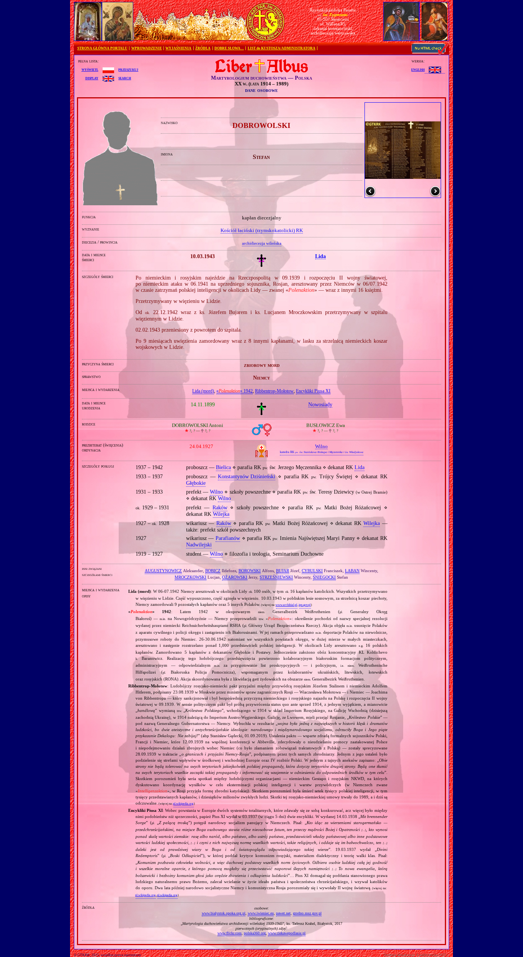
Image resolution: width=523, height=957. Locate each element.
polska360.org (255, 933)
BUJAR (282, 570)
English (418, 69)
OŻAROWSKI (234, 577)
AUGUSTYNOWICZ (163, 570)
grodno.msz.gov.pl (307, 913)
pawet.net (283, 913)
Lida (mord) (203, 391)
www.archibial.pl (286, 605)
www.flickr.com (229, 933)
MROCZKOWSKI (190, 577)
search (124, 77)
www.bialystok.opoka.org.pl (223, 913)
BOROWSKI (250, 570)
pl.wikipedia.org (183, 803)
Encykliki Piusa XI (313, 391)
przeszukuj (128, 69)
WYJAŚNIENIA (178, 48)
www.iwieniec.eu (261, 913)
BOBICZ (213, 570)
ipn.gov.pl (305, 605)
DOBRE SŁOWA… (229, 48)
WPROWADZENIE (146, 48)
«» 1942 (234, 391)
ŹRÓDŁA (203, 48)
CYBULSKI (312, 570)
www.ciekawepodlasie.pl (287, 933)
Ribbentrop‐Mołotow (274, 391)
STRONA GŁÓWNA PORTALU (102, 48)
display (91, 77)
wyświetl (90, 69)
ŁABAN (352, 570)
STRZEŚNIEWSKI (276, 577)
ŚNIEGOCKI (324, 577)
